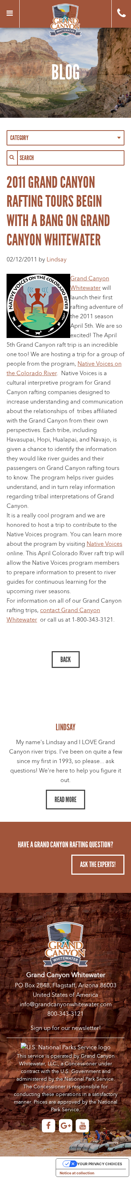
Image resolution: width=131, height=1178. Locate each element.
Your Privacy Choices (99, 1164)
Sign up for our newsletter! (66, 1028)
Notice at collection (77, 1173)
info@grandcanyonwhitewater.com (66, 1004)
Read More (65, 799)
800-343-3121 (65, 1014)
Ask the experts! (98, 864)
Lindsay (57, 260)
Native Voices (104, 544)
